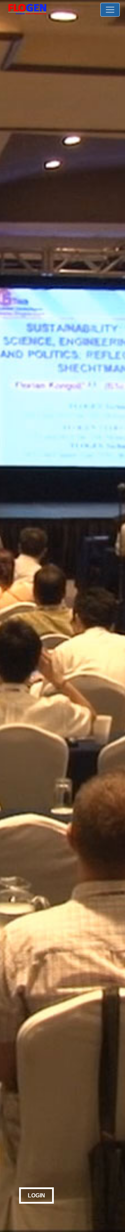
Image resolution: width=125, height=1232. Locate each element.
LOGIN (36, 1195)
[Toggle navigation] (110, 10)
